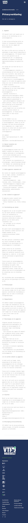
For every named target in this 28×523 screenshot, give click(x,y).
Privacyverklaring (18, 503)
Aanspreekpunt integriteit (17, 500)
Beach (3, 506)
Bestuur (4, 508)
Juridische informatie (8, 9)
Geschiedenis (5, 500)
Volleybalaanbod (6, 504)
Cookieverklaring (18, 505)
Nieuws (4, 512)
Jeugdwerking (5, 502)
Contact (4, 514)
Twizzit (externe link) (18, 507)
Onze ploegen (5, 510)
